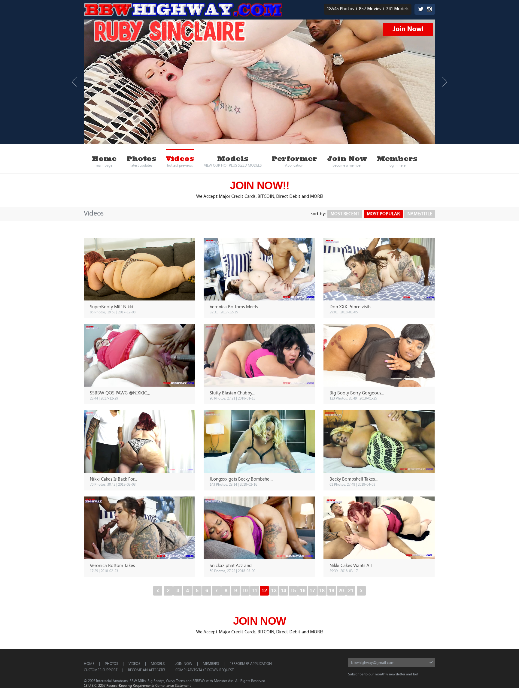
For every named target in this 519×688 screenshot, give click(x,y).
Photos (111, 663)
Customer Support (100, 669)
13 (274, 590)
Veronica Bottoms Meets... (235, 306)
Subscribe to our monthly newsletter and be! (383, 673)
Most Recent (344, 214)
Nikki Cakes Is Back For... (113, 479)
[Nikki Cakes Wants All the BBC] (379, 527)
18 (322, 590)
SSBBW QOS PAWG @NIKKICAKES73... (127, 393)
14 (283, 590)
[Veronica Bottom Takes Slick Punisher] (139, 527)
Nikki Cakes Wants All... (352, 565)
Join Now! (408, 29)
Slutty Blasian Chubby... (232, 393)
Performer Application (250, 663)
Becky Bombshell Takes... (353, 479)
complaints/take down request (204, 669)
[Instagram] (429, 9)
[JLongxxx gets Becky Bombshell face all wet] (259, 441)
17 (312, 590)
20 (341, 590)
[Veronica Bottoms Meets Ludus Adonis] (259, 269)
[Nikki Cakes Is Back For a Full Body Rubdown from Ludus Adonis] (139, 441)
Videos (134, 663)
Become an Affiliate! (146, 669)
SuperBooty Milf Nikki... (113, 306)
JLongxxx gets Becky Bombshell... (242, 479)
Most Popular (383, 214)
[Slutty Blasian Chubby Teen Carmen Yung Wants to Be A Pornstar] (259, 355)
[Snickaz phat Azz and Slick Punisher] (259, 527)
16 (302, 590)
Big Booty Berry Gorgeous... (356, 393)
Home (89, 663)
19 (331, 590)
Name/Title (419, 214)
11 (254, 590)
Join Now (183, 663)
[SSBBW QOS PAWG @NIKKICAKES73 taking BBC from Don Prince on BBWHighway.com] (139, 355)
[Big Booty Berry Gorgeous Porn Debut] (379, 355)
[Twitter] (420, 9)
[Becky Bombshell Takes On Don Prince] (379, 441)
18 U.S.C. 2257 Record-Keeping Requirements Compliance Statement (137, 685)
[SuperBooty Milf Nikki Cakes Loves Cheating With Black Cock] (139, 269)
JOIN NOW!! (260, 185)
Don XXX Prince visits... (351, 306)
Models (158, 663)
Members (211, 663)
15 (293, 590)
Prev (74, 82)
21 (351, 590)
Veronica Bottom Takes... (114, 565)
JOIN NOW (259, 621)
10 (245, 590)
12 (264, 590)
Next (444, 82)
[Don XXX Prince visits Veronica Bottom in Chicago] (379, 269)
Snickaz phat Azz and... (232, 565)
